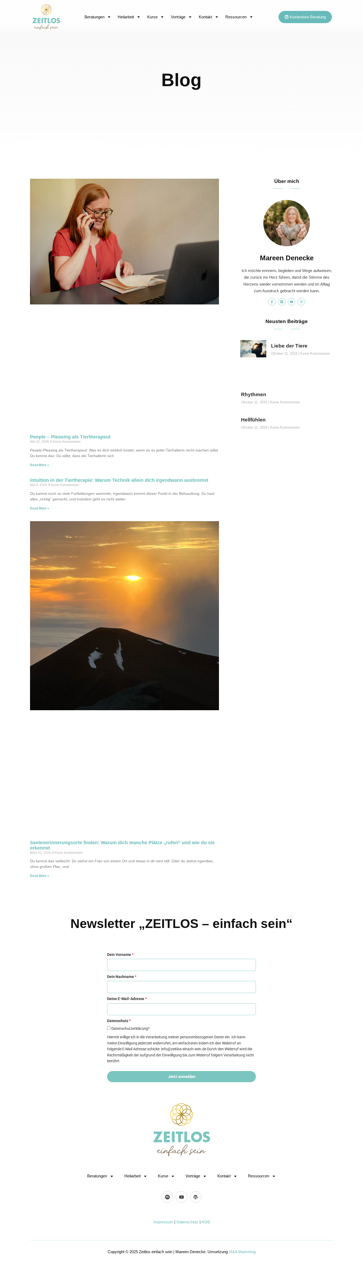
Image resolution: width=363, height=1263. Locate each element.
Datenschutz (187, 1222)
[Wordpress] (195, 1197)
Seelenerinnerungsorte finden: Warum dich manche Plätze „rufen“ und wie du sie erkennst (122, 845)
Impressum (163, 1222)
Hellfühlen (253, 420)
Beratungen (94, 17)
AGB (205, 1222)
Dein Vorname (120, 954)
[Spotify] (282, 302)
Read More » (39, 465)
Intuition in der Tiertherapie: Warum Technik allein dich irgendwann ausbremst (119, 480)
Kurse (152, 17)
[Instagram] (301, 302)
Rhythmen (253, 394)
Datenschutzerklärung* (130, 1028)
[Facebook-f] (272, 302)
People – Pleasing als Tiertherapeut (70, 437)
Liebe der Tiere (289, 346)
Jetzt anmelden (181, 1076)
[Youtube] (292, 302)
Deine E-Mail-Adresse (127, 999)
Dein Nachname (121, 977)
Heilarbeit (126, 17)
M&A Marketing (242, 1251)
